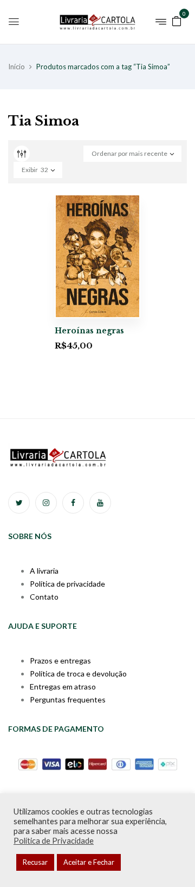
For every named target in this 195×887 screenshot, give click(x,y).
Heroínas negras (89, 331)
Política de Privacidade (54, 840)
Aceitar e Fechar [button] (88, 862)
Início (16, 66)
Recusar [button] (35, 862)
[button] (176, 20)
